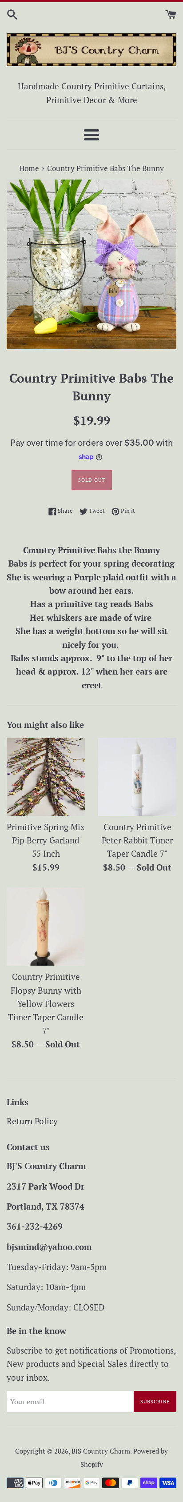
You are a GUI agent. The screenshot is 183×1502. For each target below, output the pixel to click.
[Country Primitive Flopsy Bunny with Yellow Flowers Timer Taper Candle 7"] (46, 926)
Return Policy (32, 1120)
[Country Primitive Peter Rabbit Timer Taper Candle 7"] (137, 777)
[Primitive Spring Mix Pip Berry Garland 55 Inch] (46, 777)
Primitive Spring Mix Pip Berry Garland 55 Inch (46, 840)
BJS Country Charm (101, 1450)
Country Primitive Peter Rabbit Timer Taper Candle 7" (137, 840)
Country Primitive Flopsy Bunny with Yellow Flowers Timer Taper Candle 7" (46, 1003)
